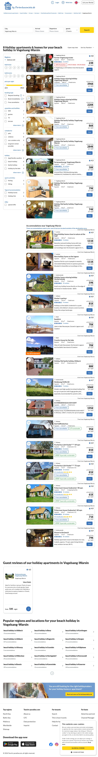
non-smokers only (16, 140)
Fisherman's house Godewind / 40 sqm (68, 488)
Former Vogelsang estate (63, 58)
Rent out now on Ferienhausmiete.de (79, 694)
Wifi (16, 111)
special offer (16, 205)
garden (16, 114)
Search (86, 30)
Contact (55, 725)
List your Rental (88, 2)
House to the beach (61, 533)
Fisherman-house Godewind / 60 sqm (68, 510)
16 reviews (66, 166)
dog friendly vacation (16, 158)
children (16, 137)
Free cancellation (16, 102)
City (6, 28)
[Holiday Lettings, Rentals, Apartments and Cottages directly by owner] (19, 7)
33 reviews (66, 283)
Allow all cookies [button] (78, 748)
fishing (16, 180)
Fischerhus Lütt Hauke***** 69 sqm (67, 445)
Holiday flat (16, 196)
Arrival (37, 28)
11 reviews (66, 492)
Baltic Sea (6, 718)
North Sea (7, 714)
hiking (16, 184)
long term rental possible (16, 145)
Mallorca (6, 721)
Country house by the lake (64, 340)
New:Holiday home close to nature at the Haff (69, 235)
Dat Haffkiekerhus (61, 424)
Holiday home (16, 192)
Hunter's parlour (60, 298)
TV (16, 118)
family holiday (16, 165)
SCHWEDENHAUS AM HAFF (65, 403)
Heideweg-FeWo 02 (61, 382)
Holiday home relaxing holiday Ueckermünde (65, 278)
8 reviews (65, 449)
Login (57, 2)
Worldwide (7, 725)
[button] (78, 752)
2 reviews (65, 61)
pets (16, 133)
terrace (16, 121)
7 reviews (65, 386)
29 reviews (66, 514)
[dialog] (78, 738)
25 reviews (66, 536)
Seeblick (57, 319)
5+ (22, 67)
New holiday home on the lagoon (66, 257)
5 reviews (65, 323)
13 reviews (66, 469)
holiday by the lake (16, 168)
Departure (53, 28)
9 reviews (65, 302)
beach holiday (16, 161)
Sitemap (6, 729)
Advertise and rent (88, 714)
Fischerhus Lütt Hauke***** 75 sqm (67, 466)
